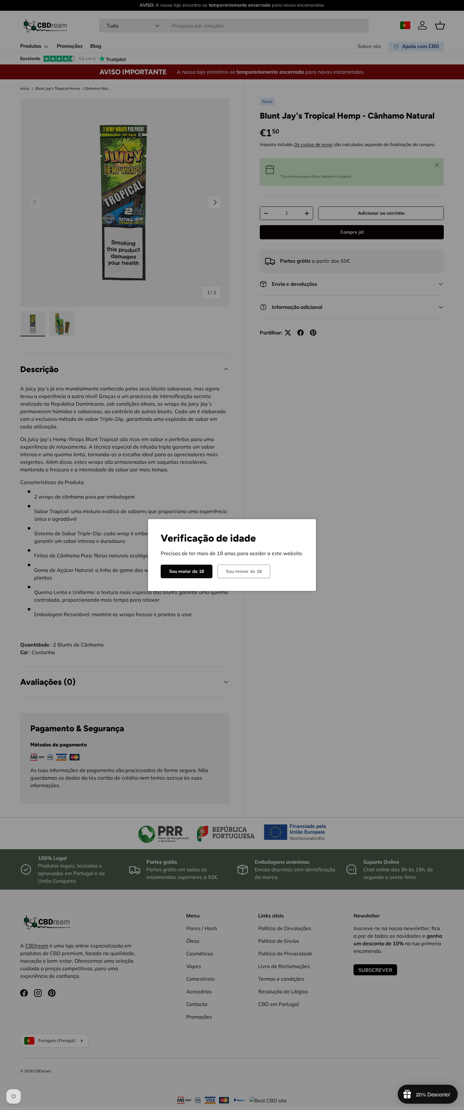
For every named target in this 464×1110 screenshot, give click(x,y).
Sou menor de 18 (244, 571)
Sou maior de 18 (186, 571)
